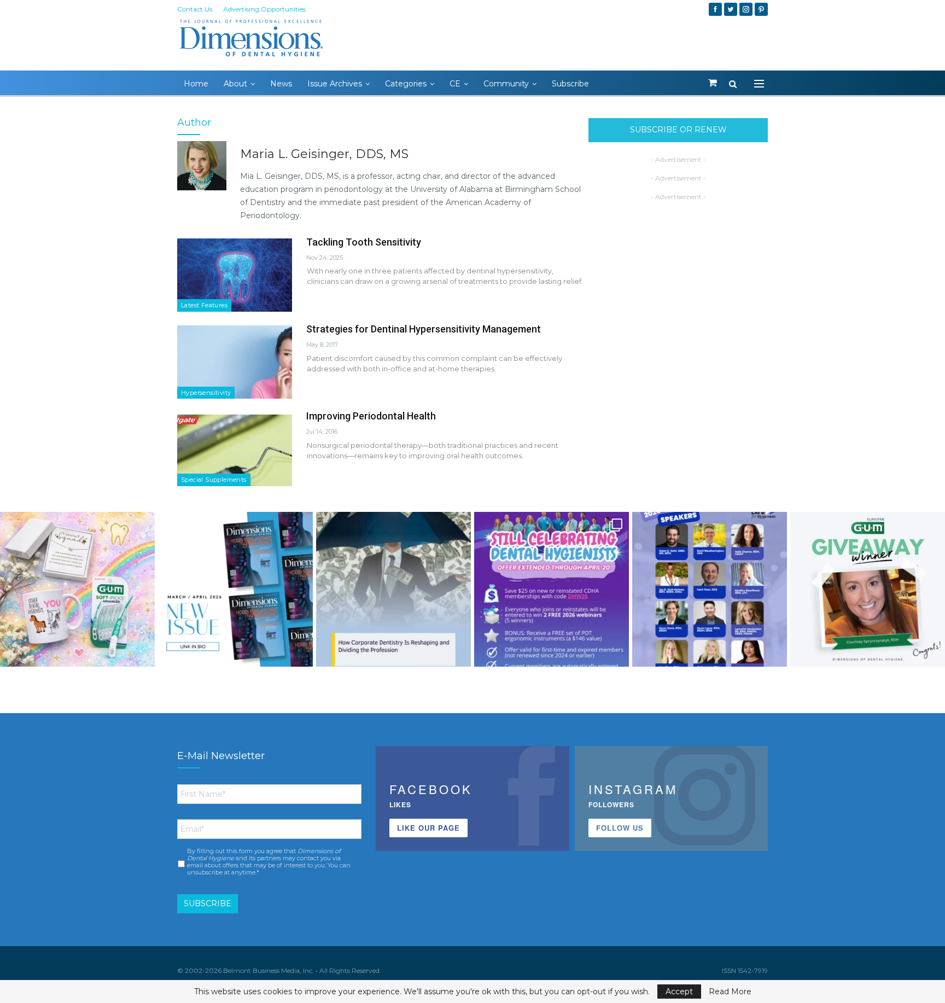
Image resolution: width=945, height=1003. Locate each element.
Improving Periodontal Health (371, 416)
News (281, 84)
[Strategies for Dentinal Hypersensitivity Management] (234, 362)
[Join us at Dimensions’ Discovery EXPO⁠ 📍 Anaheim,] (709, 589)
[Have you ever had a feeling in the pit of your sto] (235, 589)
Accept (679, 991)
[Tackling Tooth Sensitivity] (234, 275)
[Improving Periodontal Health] (234, 449)
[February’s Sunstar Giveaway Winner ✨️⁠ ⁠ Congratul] (867, 589)
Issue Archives (334, 84)
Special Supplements (214, 479)
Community (506, 84)
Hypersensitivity (206, 392)
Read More (730, 991)
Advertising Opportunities (264, 9)
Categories (406, 84)
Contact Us (194, 9)
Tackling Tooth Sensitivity (363, 242)
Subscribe (570, 84)
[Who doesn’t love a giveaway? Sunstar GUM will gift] (77, 589)
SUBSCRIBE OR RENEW (678, 130)
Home (196, 84)
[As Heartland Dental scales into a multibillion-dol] (393, 589)
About (235, 84)
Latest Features (204, 305)
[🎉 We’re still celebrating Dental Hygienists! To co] (551, 589)
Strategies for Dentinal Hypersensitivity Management (423, 329)
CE (455, 84)
